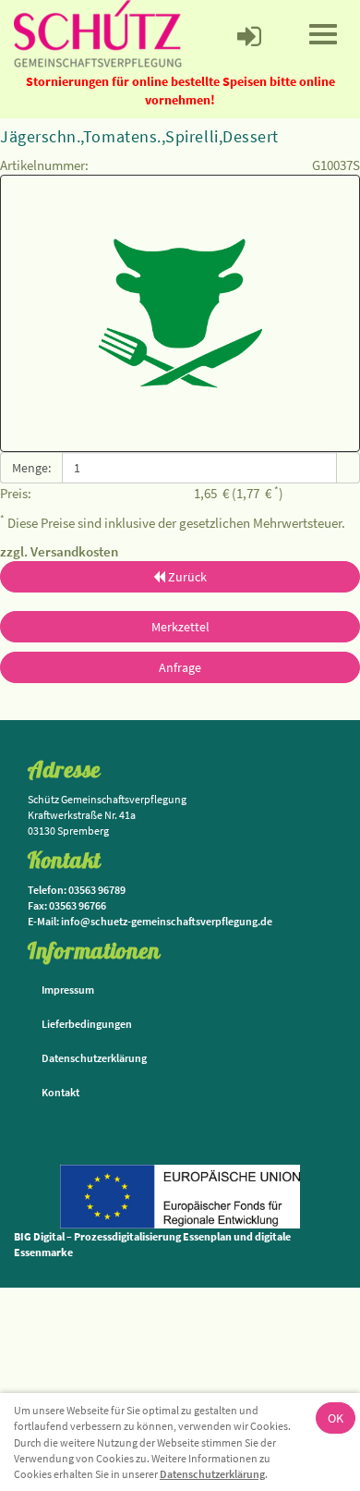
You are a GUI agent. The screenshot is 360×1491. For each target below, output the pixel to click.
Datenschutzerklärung (212, 1474)
